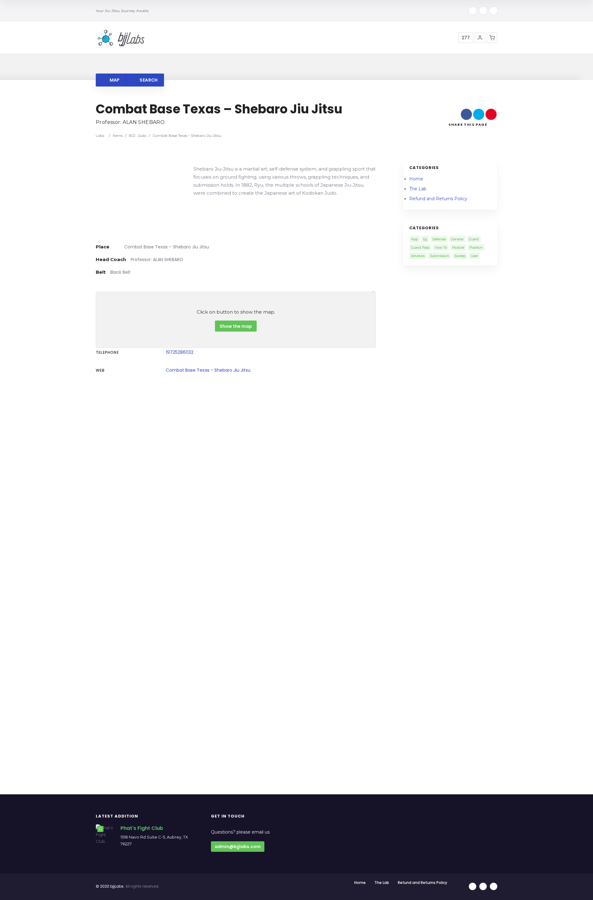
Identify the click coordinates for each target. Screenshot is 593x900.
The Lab (418, 189)
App (414, 239)
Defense (439, 239)
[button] (480, 37)
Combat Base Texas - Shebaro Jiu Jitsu (208, 370)
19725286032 (179, 352)
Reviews (418, 256)
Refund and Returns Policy (438, 198)
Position (476, 247)
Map (114, 80)
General (457, 239)
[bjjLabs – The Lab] (121, 38)
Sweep (459, 256)
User (474, 256)
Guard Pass (420, 247)
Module (458, 247)
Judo (142, 135)
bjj (425, 239)
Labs (100, 135)
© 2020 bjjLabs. (110, 886)
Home (416, 179)
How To (441, 247)
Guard (474, 239)
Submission (439, 256)
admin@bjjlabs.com (238, 846)
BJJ (132, 135)
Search (148, 80)
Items (118, 135)
